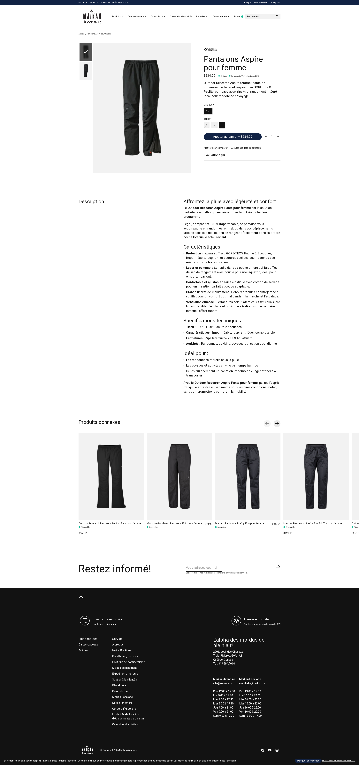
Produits (116, 16)
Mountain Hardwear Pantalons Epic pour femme (174, 523)
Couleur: (209, 105)
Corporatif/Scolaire (124, 709)
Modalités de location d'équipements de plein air (128, 716)
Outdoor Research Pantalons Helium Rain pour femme (110, 523)
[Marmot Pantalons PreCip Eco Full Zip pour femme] (316, 476)
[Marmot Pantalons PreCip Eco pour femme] (247, 476)
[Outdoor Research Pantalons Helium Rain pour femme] (111, 476)
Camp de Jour (158, 16)
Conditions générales (125, 656)
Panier (239, 16)
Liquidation (202, 16)
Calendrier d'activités (181, 16)
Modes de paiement (124, 668)
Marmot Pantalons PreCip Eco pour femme (239, 523)
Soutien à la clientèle (125, 680)
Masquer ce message (308, 760)
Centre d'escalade (137, 16)
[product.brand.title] (242, 49)
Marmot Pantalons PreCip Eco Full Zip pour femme (312, 523)
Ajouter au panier (232, 137)
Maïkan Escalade (122, 697)
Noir (208, 111)
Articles (83, 650)
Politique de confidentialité (128, 662)
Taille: (207, 119)
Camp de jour (120, 691)
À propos (118, 645)
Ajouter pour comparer (216, 148)
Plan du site (119, 685)
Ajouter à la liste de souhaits (246, 148)
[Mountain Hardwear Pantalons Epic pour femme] (179, 476)
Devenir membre (122, 703)
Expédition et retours (125, 674)
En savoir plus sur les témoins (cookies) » (338, 761)
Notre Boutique (121, 650)
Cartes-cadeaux (221, 16)
